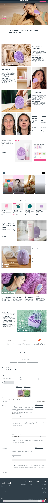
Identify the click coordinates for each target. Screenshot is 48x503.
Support (39, 485)
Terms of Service (7, 493)
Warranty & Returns (23, 485)
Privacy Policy (3, 493)
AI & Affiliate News (44, 485)
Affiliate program (44, 484)
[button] (46, 499)
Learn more (4, 236)
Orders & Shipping (23, 484)
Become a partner (44, 488)
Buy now (3, 18)
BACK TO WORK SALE (43, 1)
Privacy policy (44, 491)
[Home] (24, 5)
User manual (4, 152)
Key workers (44, 492)
